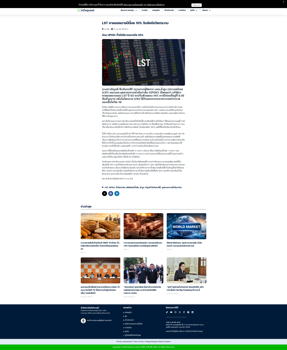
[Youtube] (171, 312)
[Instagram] (175, 312)
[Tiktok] (167, 312)
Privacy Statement (124, 341)
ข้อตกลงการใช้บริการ (156, 4)
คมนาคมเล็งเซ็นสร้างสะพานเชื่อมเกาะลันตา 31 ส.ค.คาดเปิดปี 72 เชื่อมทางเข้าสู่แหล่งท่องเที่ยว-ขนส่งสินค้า (100, 290)
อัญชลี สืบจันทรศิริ (153, 187)
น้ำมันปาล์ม (120, 187)
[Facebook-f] (184, 312)
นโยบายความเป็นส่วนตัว (133, 4)
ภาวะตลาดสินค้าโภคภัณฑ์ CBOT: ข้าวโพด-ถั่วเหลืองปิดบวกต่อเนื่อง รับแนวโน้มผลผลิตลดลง (100, 246)
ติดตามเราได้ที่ (172, 308)
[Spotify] (188, 312)
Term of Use (139, 341)
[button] (104, 193)
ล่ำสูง (142, 187)
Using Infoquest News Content (158, 341)
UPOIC (112, 187)
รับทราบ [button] (196, 5)
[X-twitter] (180, 312)
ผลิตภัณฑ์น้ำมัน (132, 187)
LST (106, 187)
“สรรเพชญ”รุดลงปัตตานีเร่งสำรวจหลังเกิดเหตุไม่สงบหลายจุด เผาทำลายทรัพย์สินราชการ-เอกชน (142, 290)
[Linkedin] (192, 312)
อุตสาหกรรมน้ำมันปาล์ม (172, 187)
